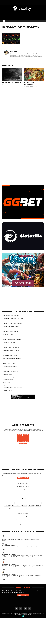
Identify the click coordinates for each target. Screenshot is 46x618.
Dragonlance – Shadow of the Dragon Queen (13, 318)
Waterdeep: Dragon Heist (8, 361)
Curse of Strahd (6, 382)
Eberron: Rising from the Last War (11, 347)
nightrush (23, 492)
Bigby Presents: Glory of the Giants (11, 315)
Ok (23, 616)
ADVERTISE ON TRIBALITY (23, 441)
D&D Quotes (23, 524)
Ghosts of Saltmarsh (7, 352)
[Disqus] (23, 109)
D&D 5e (7, 503)
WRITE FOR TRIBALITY (23, 439)
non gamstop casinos (23, 522)
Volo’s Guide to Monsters (8, 369)
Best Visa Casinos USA (23, 513)
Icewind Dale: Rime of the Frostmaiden (12, 339)
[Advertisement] (24, 15)
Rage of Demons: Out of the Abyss (10, 385)
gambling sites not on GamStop (23, 486)
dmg (9, 508)
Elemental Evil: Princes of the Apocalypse (12, 387)
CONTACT (26, 434)
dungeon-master (37, 503)
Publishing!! (23, 443)
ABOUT (19, 434)
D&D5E (24, 508)
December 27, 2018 (15, 29)
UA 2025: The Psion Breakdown (9, 538)
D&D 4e (30, 508)
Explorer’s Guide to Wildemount (10, 344)
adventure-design (16, 508)
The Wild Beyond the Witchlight (10, 328)
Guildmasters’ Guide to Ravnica (10, 355)
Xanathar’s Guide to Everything (10, 366)
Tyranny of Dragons (7, 390)
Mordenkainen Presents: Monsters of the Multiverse (15, 320)
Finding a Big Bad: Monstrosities (30, 83)
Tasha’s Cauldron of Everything (10, 336)
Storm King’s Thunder (8, 379)
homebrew (8, 505)
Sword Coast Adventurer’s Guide (10, 371)
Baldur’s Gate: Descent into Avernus (11, 350)
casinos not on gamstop (23, 489)
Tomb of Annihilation (7, 374)
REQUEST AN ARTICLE (23, 437)
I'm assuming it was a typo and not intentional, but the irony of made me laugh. (20, 539)
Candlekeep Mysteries (8, 334)
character (25, 505)
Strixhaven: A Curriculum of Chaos (11, 326)
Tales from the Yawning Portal (10, 377)
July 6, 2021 (36, 86)
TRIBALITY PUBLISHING (23, 477)
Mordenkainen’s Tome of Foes (10, 363)
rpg (17, 503)
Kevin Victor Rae (7, 84)
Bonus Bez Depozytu (23, 516)
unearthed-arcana (16, 505)
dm (22, 503)
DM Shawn (6, 29)
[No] (44, 614)
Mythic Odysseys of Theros (9, 342)
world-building (28, 503)
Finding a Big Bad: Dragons (11, 82)
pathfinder (32, 505)
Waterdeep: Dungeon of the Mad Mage (12, 358)
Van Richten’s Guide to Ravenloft (10, 331)
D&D (13, 503)
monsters (39, 505)
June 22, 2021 (15, 84)
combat (36, 508)
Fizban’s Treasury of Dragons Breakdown (12, 323)
